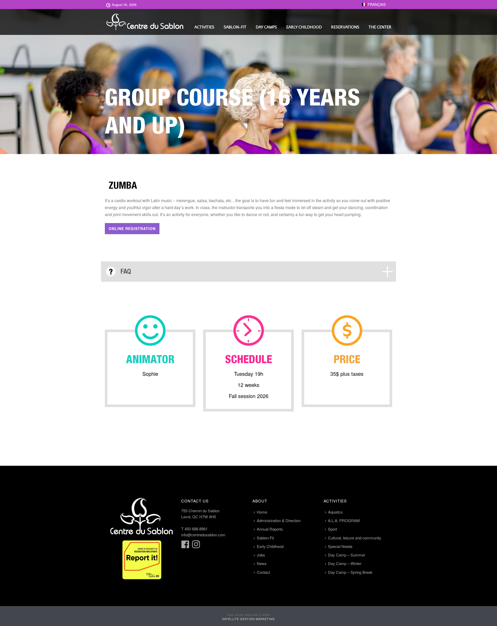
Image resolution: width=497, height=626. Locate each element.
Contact (263, 572)
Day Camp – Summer (346, 555)
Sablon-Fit (235, 27)
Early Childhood (304, 27)
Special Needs (340, 546)
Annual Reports (270, 529)
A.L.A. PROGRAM (344, 520)
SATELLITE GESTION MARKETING (248, 619)
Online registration (132, 228)
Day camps (266, 27)
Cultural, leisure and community (354, 537)
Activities (204, 27)
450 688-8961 (196, 528)
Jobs (261, 555)
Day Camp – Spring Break (350, 572)
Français (376, 4)
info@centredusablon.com (203, 534)
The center (380, 27)
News (262, 563)
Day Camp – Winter (344, 563)
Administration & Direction (279, 520)
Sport (332, 529)
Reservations (345, 27)
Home (262, 512)
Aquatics (335, 512)
